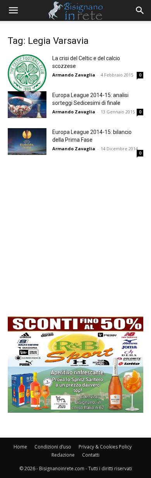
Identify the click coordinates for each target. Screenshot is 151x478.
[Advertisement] (75, 240)
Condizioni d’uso (52, 446)
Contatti (91, 455)
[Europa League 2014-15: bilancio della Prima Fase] (27, 141)
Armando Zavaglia (73, 75)
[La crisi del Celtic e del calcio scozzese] (27, 73)
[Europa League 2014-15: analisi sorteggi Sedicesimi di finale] (27, 104)
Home (20, 446)
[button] (13, 10)
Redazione (63, 455)
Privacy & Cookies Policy (105, 446)
